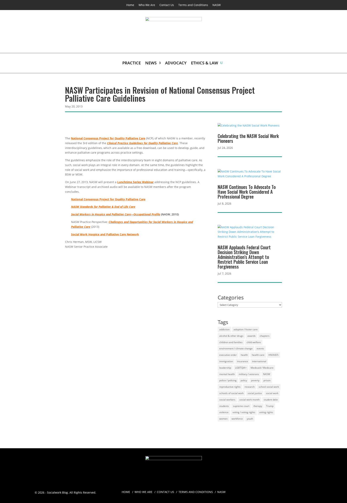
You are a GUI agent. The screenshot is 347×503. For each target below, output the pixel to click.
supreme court (241, 406)
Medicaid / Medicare (262, 367)
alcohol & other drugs (231, 336)
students (224, 406)
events (260, 348)
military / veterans (249, 374)
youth (250, 418)
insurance (242, 361)
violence (224, 412)
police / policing (228, 380)
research (250, 386)
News (151, 64)
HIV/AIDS (273, 355)
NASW (216, 5)
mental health (227, 374)
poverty (255, 380)
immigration (226, 361)
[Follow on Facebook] (277, 490)
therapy (257, 406)
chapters (264, 336)
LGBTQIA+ (241, 367)
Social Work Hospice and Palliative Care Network (105, 234)
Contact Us (166, 5)
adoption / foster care (246, 329)
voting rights (266, 412)
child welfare (254, 342)
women (223, 418)
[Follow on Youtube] (309, 490)
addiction (224, 329)
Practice (131, 64)
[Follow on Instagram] (285, 490)
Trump (270, 406)
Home (130, 5)
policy (244, 380)
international (259, 361)
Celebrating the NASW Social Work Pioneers (248, 138)
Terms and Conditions (193, 5)
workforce (237, 418)
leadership (225, 367)
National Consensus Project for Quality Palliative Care (108, 138)
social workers (227, 399)
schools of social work (231, 393)
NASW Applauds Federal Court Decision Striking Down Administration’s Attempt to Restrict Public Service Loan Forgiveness (244, 257)
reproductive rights (230, 386)
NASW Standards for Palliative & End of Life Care (103, 207)
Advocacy (176, 64)
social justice (255, 393)
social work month (249, 399)
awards (251, 336)
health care (258, 355)
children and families (231, 342)
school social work (269, 386)
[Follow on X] (301, 490)
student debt (271, 399)
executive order (228, 355)
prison (266, 380)
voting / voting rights (244, 412)
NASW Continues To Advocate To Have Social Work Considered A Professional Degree (247, 192)
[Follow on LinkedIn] (293, 490)
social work (272, 393)
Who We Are (147, 5)
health (244, 355)
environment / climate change (236, 348)
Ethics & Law (204, 64)
